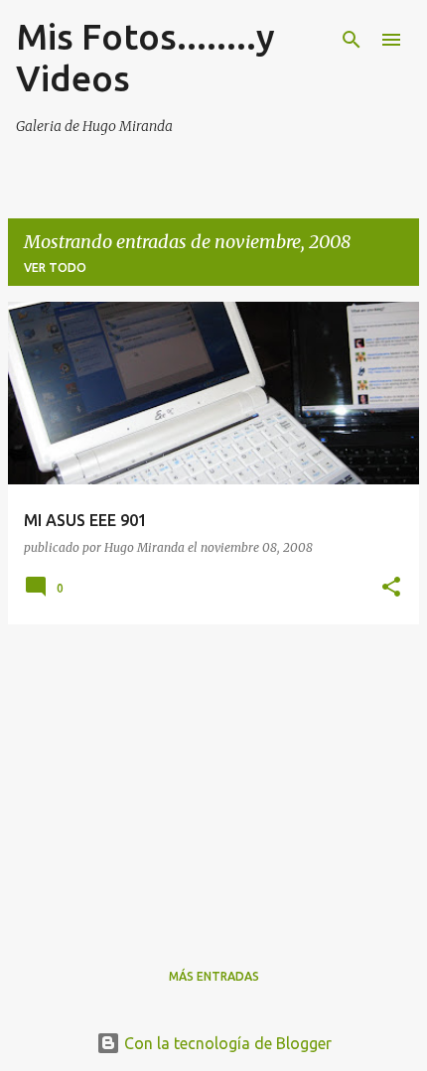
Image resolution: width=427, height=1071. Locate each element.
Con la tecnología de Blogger (226, 1043)
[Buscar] (351, 40)
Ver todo (55, 267)
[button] (391, 588)
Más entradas (214, 976)
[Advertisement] (213, 779)
